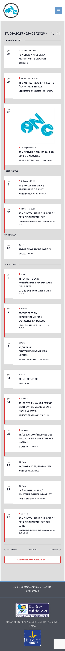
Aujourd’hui (32, 550)
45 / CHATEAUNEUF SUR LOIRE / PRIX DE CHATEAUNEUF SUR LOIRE (37, 522)
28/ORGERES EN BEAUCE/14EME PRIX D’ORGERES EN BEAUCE (32, 317)
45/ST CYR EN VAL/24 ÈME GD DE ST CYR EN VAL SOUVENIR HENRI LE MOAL (36, 407)
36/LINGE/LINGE (28, 378)
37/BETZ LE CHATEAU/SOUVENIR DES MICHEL (33, 351)
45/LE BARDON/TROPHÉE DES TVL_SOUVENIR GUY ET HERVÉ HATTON (36, 438)
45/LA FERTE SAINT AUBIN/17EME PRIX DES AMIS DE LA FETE (35, 282)
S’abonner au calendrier (31, 559)
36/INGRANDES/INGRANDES (35, 466)
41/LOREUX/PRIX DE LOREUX (35, 249)
